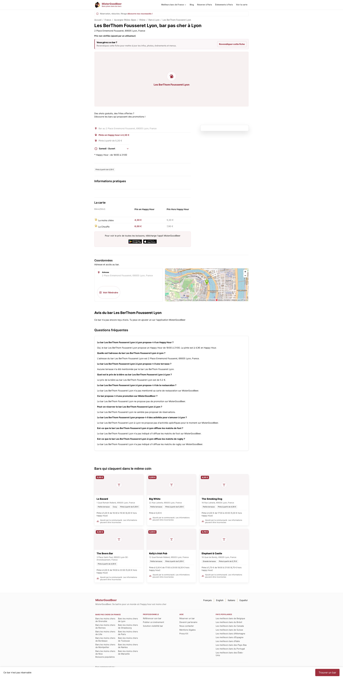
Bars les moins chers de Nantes (128, 646)
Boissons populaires (105, 657)
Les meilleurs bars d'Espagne (229, 637)
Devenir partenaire (188, 622)
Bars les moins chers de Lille (105, 633)
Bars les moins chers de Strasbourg (128, 626)
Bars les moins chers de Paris (128, 633)
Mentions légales (187, 630)
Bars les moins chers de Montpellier (105, 646)
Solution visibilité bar (153, 626)
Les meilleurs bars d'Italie (228, 641)
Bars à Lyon (153, 20)
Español (244, 600)
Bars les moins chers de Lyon (128, 620)
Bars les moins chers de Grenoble (105, 620)
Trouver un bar (327, 672)
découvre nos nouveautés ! (140, 13)
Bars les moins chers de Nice (105, 652)
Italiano (231, 600)
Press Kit (183, 633)
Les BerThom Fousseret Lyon (177, 20)
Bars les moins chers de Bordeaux (105, 639)
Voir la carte (241, 5)
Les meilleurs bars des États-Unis (229, 654)
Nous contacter (186, 626)
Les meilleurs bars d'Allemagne (230, 633)
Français (207, 600)
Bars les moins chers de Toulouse (128, 639)
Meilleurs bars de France (172, 5)
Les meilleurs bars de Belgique (230, 618)
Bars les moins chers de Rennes (105, 626)
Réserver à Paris (204, 5)
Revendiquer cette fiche (232, 44)
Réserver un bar (187, 618)
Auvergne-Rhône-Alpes (125, 20)
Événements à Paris (224, 5)
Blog (192, 5)
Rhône (142, 20)
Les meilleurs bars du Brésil (229, 622)
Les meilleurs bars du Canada (230, 626)
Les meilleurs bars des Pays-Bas (231, 645)
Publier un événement (153, 622)
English (219, 600)
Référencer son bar (152, 618)
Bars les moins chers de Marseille (128, 652)
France (108, 20)
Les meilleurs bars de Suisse (229, 630)
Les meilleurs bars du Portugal (230, 648)
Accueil (97, 20)
